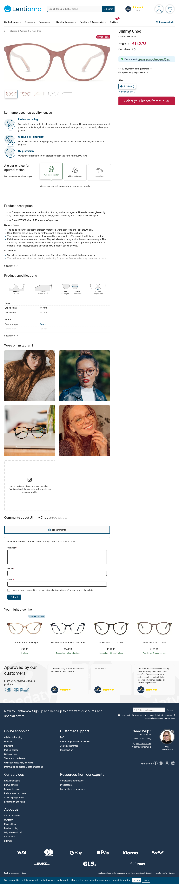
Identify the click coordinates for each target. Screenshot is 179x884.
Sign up (170, 710)
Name (10, 568)
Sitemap (8, 840)
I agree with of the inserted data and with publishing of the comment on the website (52, 590)
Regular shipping (12, 780)
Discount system (12, 789)
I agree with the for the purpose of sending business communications (148, 716)
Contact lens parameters (71, 780)
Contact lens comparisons (72, 789)
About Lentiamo (12, 815)
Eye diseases (66, 784)
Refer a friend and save (15, 793)
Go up (24, 873)
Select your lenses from (146, 101)
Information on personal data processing (23, 766)
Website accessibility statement (19, 762)
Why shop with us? (13, 832)
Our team (8, 819)
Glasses (13, 31)
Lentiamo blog (11, 828)
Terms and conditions (14, 758)
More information (121, 880)
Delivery (8, 741)
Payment (8, 745)
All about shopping (13, 737)
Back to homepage (11, 873)
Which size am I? (127, 91)
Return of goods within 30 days (75, 741)
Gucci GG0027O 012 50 (154, 642)
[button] (11, 94)
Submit (14, 597)
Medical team (10, 824)
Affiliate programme (13, 797)
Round (43, 324)
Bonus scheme (11, 784)
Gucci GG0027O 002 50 (111, 642)
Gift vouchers (10, 754)
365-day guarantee (69, 745)
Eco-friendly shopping (14, 801)
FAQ (62, 737)
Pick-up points (11, 749)
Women (23, 31)
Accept (137, 880)
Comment (12, 547)
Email (10, 579)
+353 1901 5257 (143, 743)
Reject (146, 880)
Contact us (9, 836)
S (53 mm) (129, 86)
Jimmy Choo (35, 31)
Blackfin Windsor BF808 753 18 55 (68, 642)
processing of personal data (147, 715)
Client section (66, 749)
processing (27, 590)
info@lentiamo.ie (143, 746)
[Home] (5, 31)
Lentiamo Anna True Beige (25, 642)
